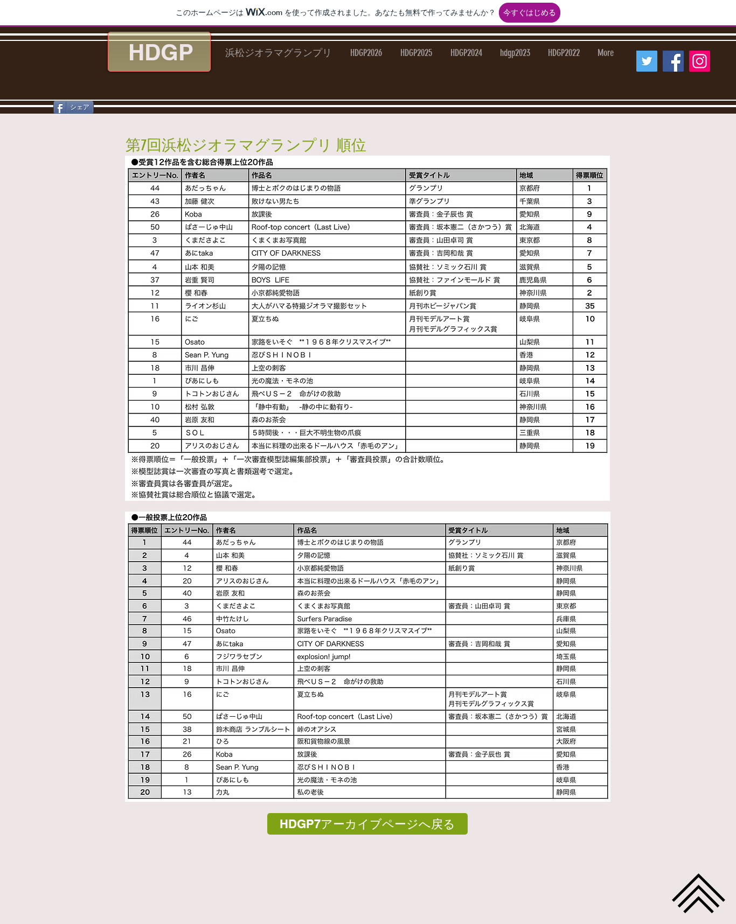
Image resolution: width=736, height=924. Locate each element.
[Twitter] (646, 61)
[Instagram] (699, 61)
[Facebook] (673, 61)
